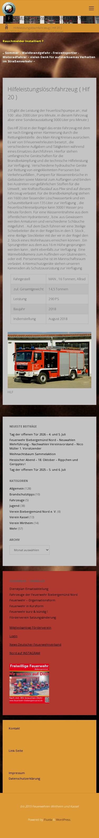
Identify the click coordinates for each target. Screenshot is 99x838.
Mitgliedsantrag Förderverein (30, 627)
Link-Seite (16, 751)
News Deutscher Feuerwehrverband (35, 644)
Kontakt (14, 728)
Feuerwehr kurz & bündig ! (29, 612)
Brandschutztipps (22, 494)
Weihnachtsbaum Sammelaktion (33, 454)
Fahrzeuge (17, 500)
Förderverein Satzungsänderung (33, 617)
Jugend (14, 506)
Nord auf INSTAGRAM (25, 653)
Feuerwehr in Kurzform (27, 606)
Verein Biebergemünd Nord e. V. (33, 511)
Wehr (13, 528)
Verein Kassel (19, 517)
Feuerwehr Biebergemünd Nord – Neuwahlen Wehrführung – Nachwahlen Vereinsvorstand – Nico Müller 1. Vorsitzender (46, 444)
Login (13, 636)
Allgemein (17, 488)
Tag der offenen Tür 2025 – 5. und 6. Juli (38, 470)
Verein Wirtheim (21, 523)
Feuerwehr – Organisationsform (32, 600)
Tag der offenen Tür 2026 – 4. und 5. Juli (38, 434)
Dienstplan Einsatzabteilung (29, 589)
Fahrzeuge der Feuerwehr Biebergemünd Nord (44, 595)
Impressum (17, 773)
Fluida (47, 820)
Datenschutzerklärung (24, 778)
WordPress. (63, 820)
